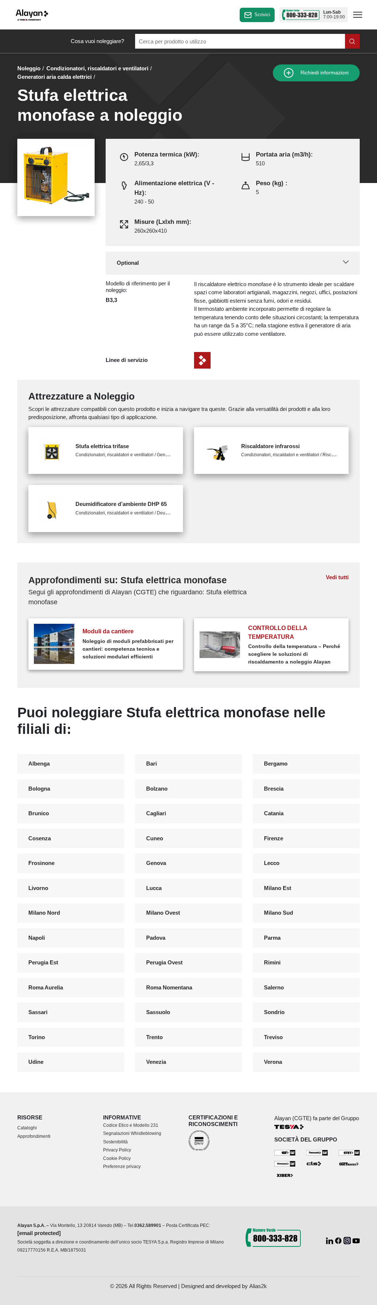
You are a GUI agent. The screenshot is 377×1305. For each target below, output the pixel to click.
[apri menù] (357, 16)
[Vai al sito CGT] (285, 1152)
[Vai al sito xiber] (285, 1175)
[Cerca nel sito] (352, 41)
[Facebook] (339, 1240)
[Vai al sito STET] (349, 1152)
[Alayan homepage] (32, 15)
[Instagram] (347, 1240)
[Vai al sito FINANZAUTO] (317, 1152)
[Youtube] (356, 1240)
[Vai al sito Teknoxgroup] (285, 1163)
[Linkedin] (330, 1240)
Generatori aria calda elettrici (54, 77)
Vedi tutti (337, 577)
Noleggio (28, 68)
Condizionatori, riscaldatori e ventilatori (97, 68)
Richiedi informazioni (324, 72)
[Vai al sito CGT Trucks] (349, 1163)
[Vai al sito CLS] (317, 1163)
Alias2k (258, 1286)
